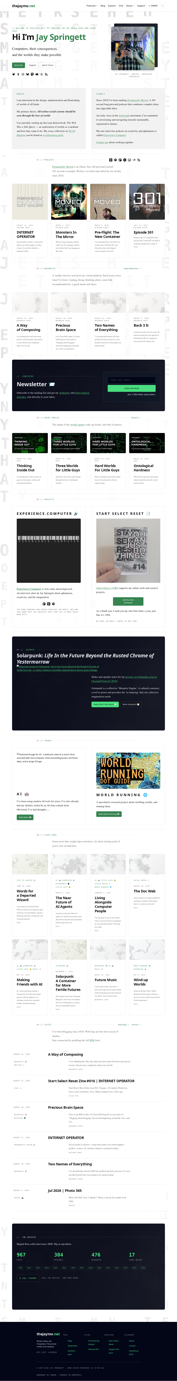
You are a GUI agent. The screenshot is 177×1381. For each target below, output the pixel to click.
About (131, 1341)
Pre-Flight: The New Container (107, 234)
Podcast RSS (93, 1349)
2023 (47, 1268)
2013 (126, 1268)
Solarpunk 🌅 (62, 966)
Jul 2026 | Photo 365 (65, 1190)
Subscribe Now (131, 388)
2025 (29, 1268)
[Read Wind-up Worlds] (147, 950)
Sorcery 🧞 (30, 880)
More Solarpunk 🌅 (131, 704)
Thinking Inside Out (25, 468)
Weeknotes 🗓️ (101, 966)
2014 (117, 1268)
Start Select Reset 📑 (123, 513)
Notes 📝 (37, 969)
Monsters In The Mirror (66, 234)
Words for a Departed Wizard (26, 895)
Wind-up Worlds (141, 982)
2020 (73, 1268)
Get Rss (135, 1024)
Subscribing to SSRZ (107, 588)
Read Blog (122, 1024)
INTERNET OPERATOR (26, 234)
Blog (70, 1341)
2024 (38, 1268)
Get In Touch (47, 65)
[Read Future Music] (108, 950)
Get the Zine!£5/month (128, 601)
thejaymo (23, 5)
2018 (90, 1268)
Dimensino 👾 (68, 880)
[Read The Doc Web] (147, 864)
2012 (134, 1268)
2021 (64, 1268)
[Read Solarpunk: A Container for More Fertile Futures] (69, 950)
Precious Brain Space (66, 327)
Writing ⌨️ (19, 1065)
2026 (20, 1268)
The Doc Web (144, 891)
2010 (143, 1268)
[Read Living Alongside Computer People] (108, 864)
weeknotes (64, 392)
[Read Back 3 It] (147, 303)
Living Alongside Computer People (103, 904)
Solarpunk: (85, 658)
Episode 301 (144, 232)
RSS (92, 1040)
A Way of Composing (28, 327)
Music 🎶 (99, 969)
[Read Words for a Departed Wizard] (30, 864)
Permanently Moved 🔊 (25, 1145)
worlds (73, 424)
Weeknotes (72, 1346)
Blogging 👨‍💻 (20, 1118)
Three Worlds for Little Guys (68, 468)
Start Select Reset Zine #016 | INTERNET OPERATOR (91, 1081)
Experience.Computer (114, 135)
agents (81, 424)
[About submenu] (133, 5)
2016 (99, 1268)
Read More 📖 (25, 817)
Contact (132, 1346)
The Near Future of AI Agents (64, 902)
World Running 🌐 (122, 794)
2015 (108, 1268)
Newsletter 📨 (36, 384)
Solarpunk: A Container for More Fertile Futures (68, 983)
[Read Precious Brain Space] (69, 303)
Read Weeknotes (131, 268)
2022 (55, 1268)
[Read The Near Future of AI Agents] (69, 864)
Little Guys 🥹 (63, 887)
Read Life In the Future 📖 (105, 704)
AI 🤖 (23, 793)
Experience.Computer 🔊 (48, 513)
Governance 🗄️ (63, 884)
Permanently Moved (137, 100)
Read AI (135, 417)
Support (32, 65)
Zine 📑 (18, 1088)
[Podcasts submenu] (96, 5)
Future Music (106, 980)
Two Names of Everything (106, 327)
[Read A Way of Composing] (30, 303)
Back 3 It (141, 325)
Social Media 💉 (103, 884)
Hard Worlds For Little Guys (107, 468)
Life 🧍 (20, 880)
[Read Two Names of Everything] (108, 303)
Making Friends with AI (30, 982)
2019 (82, 1268)
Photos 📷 (19, 1198)
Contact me (102, 142)
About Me (18, 65)
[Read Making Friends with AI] (30, 950)
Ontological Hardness (143, 468)
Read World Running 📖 (108, 814)
